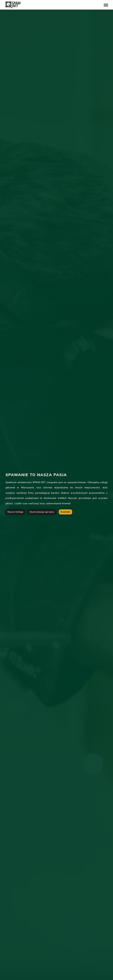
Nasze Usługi (15, 511)
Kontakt (65, 511)
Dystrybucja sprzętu (42, 511)
